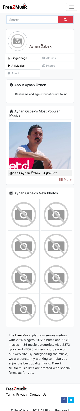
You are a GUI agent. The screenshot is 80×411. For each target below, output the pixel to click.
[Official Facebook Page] (64, 400)
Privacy (21, 394)
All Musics (18, 65)
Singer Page (19, 58)
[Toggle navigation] (71, 7)
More (67, 179)
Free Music (23, 335)
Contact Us (38, 394)
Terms (10, 394)
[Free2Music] (15, 6)
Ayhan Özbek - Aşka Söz (35, 173)
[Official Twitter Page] (71, 400)
